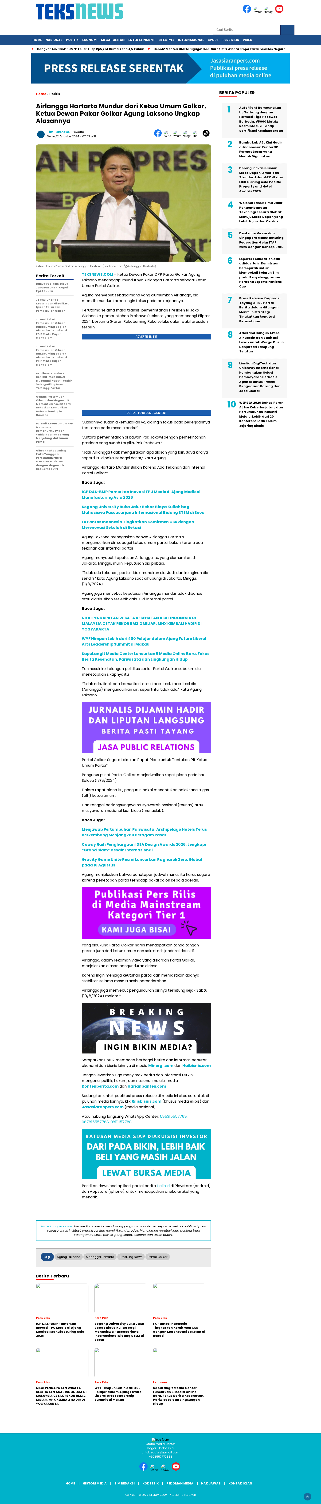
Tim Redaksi (124, 1483)
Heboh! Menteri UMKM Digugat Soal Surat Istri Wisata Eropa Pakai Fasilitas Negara (220, 49)
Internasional (191, 40)
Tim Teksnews (58, 132)
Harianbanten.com (147, 1086)
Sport (213, 40)
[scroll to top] (307, 1496)
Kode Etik (150, 1483)
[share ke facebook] (159, 136)
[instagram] (269, 12)
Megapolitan (113, 40)
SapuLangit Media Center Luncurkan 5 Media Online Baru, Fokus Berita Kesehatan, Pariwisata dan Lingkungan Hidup (145, 656)
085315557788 (173, 1116)
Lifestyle (166, 40)
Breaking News (131, 1257)
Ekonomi (89, 40)
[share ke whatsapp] (178, 136)
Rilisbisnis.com (146, 1101)
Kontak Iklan (240, 1483)
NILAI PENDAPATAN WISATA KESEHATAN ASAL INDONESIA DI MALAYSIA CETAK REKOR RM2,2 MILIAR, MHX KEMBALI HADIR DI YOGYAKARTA (142, 623)
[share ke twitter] (168, 136)
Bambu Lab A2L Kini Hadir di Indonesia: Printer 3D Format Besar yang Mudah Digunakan (260, 149)
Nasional (54, 40)
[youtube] (280, 12)
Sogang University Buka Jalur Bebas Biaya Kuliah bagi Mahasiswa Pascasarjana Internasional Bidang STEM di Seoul (144, 509)
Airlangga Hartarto (100, 1257)
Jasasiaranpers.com (103, 1107)
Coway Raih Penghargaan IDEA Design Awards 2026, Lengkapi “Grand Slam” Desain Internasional (144, 847)
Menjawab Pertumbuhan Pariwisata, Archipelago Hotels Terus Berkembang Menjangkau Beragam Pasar (144, 832)
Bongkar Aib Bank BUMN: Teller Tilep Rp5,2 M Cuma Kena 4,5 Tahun (90, 49)
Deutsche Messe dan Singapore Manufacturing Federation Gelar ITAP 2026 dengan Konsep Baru (261, 240)
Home (37, 40)
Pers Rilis (231, 40)
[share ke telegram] (188, 136)
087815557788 (95, 1122)
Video (247, 40)
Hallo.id (163, 1186)
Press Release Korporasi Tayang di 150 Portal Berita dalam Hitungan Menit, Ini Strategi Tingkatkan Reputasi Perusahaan (259, 310)
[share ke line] (197, 136)
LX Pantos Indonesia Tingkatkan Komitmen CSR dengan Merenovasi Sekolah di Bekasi (138, 524)
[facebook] (248, 12)
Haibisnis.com (196, 1065)
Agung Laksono (68, 1257)
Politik (72, 40)
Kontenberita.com (100, 1086)
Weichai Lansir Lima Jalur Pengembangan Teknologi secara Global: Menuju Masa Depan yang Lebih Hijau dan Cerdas (261, 212)
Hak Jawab (211, 1483)
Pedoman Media (179, 1483)
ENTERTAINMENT (141, 40)
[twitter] (258, 12)
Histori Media (95, 1483)
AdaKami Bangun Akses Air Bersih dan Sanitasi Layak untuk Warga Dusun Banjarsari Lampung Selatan (261, 342)
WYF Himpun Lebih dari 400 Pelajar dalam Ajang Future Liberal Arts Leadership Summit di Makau (144, 641)
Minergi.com (160, 1065)
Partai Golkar (158, 1257)
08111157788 (121, 1122)
